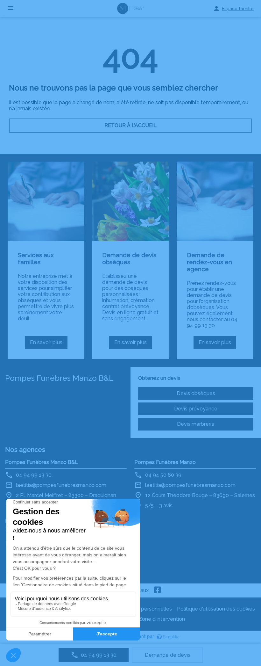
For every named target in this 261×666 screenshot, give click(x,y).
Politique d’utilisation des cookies (216, 609)
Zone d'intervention (161, 619)
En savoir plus (48, 344)
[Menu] (10, 8)
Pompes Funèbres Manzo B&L (41, 462)
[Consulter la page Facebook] (157, 590)
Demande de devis (167, 655)
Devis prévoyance (195, 409)
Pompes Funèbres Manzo (165, 462)
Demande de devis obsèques (129, 258)
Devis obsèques (196, 393)
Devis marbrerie (196, 424)
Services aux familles (36, 258)
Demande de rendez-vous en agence (209, 261)
